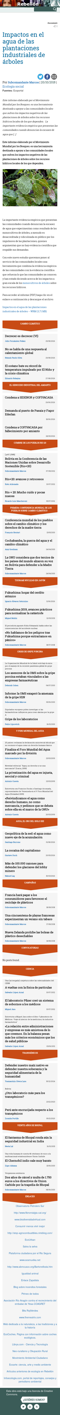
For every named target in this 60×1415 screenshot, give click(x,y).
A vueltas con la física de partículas (28, 987)
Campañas (30, 882)
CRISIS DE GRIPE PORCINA (30, 651)
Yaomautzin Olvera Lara (15, 1081)
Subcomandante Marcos (23, 82)
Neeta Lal (9, 1146)
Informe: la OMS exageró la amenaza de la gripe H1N (29, 695)
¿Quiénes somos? (34, 1399)
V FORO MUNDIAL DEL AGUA (30, 730)
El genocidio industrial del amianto (30, 385)
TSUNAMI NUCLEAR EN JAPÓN (30, 580)
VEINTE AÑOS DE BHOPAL (30, 1125)
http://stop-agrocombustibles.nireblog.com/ (30, 1233)
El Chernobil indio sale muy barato (28, 1161)
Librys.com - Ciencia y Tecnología (30, 1344)
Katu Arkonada (11, 484)
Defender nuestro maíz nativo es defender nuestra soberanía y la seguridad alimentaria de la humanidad (26, 1070)
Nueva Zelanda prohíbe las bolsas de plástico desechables (29, 934)
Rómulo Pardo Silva (13, 357)
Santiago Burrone (12, 842)
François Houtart (12, 532)
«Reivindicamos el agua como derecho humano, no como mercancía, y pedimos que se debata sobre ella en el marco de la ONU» (29, 803)
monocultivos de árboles (36, 283)
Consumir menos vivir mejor (30, 1226)
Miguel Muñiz (11, 618)
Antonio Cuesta (11, 781)
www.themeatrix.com (30, 1317)
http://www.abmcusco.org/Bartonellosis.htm (30, 1266)
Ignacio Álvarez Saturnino (16, 601)
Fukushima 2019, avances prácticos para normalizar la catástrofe (28, 611)
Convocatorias (30, 947)
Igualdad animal (30, 1273)
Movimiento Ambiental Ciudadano (30, 1357)
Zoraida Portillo (12, 1118)
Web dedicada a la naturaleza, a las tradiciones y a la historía (30, 1325)
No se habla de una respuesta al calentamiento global (26, 351)
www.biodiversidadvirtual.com (30, 1219)
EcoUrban (30, 1239)
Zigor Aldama (11, 1165)
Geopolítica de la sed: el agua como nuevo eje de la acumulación (28, 835)
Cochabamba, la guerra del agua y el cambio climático (28, 542)
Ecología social (13, 86)
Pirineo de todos (30, 1293)
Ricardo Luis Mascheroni (16, 501)
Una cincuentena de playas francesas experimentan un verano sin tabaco (30, 917)
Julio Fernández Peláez (15, 341)
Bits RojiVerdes (30, 1310)
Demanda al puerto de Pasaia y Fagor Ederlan (29, 412)
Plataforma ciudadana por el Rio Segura (30, 1253)
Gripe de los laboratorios (21, 719)
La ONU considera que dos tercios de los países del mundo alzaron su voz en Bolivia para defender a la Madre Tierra (29, 562)
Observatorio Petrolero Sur (30, 1206)
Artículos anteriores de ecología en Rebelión (30, 1371)
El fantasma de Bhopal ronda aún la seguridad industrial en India (28, 1139)
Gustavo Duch (11, 855)
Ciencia (30, 968)
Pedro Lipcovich (12, 724)
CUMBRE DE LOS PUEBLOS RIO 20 (30, 442)
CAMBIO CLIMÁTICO (30, 323)
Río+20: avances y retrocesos (24, 479)
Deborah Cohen (11, 685)
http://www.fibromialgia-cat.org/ (30, 1212)
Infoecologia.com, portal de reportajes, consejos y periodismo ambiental (30, 1379)
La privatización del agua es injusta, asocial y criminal (28, 774)
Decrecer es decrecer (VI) (21, 336)
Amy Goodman (11, 549)
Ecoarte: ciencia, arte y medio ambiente (30, 1364)
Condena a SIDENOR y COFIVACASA (29, 397)
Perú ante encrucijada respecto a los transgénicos (29, 1111)
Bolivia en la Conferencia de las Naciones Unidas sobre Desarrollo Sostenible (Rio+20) (28, 462)
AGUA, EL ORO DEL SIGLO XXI (30, 821)
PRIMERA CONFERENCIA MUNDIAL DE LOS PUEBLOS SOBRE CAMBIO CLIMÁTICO (31, 509)
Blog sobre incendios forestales (30, 1287)
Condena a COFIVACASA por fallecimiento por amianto (23, 429)
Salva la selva (30, 1246)
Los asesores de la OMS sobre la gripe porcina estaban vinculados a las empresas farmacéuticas (30, 676)
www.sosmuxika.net (30, 1260)
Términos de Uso (27, 1394)
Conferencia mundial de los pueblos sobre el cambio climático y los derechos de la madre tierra (29, 523)
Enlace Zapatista (30, 1280)
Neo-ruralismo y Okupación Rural (30, 1351)
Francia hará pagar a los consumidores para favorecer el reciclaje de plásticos (26, 898)
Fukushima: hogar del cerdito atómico (24, 594)
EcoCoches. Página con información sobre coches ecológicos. (30, 1335)
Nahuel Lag (10, 876)
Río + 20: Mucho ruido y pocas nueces (25, 494)
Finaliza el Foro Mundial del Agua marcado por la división (27, 751)
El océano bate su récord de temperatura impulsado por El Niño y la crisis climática (29, 369)
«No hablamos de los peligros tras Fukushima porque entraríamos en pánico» (28, 636)
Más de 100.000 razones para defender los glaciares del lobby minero (26, 867)
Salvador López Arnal (14, 992)
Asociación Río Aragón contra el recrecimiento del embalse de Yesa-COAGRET (30, 1302)
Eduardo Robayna (12, 378)
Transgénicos (30, 1052)
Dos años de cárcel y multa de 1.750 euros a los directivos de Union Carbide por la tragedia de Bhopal (28, 1181)
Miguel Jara (10, 1009)
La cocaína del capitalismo (22, 850)
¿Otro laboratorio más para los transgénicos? (25, 1095)
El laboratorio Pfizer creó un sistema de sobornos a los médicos (29, 1002)
